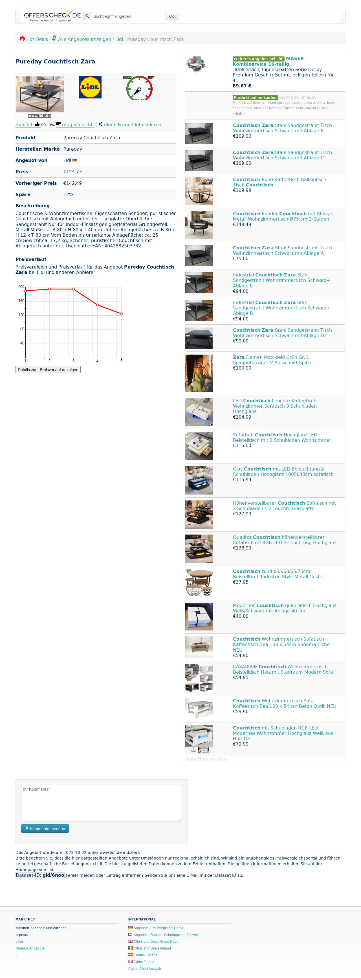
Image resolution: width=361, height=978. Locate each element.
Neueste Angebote (30, 948)
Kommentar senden (47, 828)
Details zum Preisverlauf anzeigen (48, 369)
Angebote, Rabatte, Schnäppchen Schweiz (166, 934)
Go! (172, 16)
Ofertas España (145, 954)
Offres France (143, 961)
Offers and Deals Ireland (152, 948)
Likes (20, 941)
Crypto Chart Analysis (145, 968)
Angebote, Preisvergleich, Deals (158, 927)
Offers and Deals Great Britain (156, 941)
